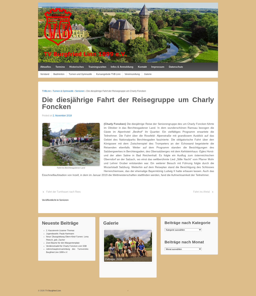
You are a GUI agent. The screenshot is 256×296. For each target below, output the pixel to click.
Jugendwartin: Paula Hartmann (60, 233)
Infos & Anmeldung (122, 66)
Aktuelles (45, 66)
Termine (60, 66)
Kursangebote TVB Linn (108, 74)
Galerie (148, 74)
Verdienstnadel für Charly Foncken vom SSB (66, 246)
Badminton (58, 74)
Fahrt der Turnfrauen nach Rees (63, 191)
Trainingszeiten (97, 66)
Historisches (76, 66)
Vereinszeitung (132, 74)
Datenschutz (176, 66)
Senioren (80, 91)
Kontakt (142, 66)
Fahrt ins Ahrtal (201, 191)
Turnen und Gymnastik (80, 74)
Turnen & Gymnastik (63, 91)
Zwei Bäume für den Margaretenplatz (63, 243)
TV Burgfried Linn (53, 290)
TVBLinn (46, 91)
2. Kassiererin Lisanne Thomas (60, 230)
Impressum (157, 66)
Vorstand (44, 74)
